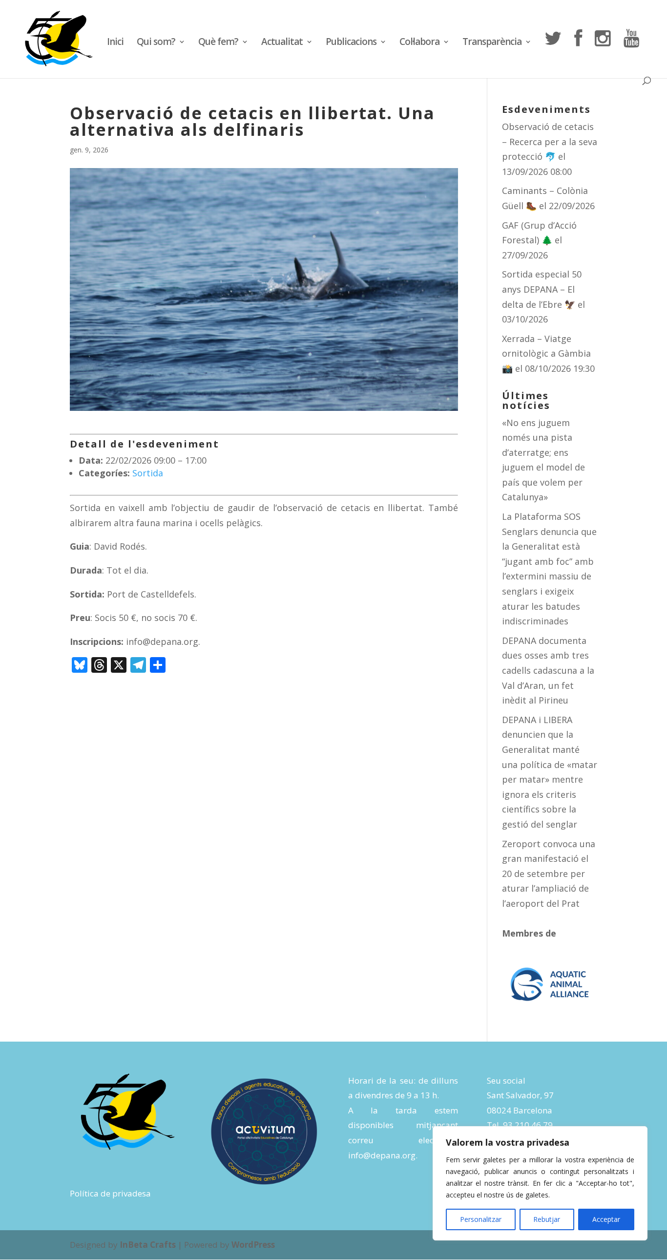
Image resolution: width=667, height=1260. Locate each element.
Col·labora (419, 43)
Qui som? (156, 43)
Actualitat (282, 43)
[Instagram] (602, 53)
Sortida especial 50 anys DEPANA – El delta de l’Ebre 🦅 (542, 289)
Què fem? (218, 43)
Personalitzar (480, 1219)
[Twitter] (552, 53)
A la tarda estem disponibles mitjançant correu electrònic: (403, 1125)
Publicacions (351, 43)
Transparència (491, 43)
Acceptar (606, 1219)
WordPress (253, 1244)
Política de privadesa (110, 1193)
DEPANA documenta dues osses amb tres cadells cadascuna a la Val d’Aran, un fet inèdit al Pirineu (548, 670)
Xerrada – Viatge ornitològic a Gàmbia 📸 (546, 353)
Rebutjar (546, 1219)
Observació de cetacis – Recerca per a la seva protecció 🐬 (549, 141)
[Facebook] (578, 53)
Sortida (147, 473)
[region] (540, 1183)
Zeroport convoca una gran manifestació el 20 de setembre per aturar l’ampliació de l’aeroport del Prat (548, 873)
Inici (115, 43)
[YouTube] (631, 53)
